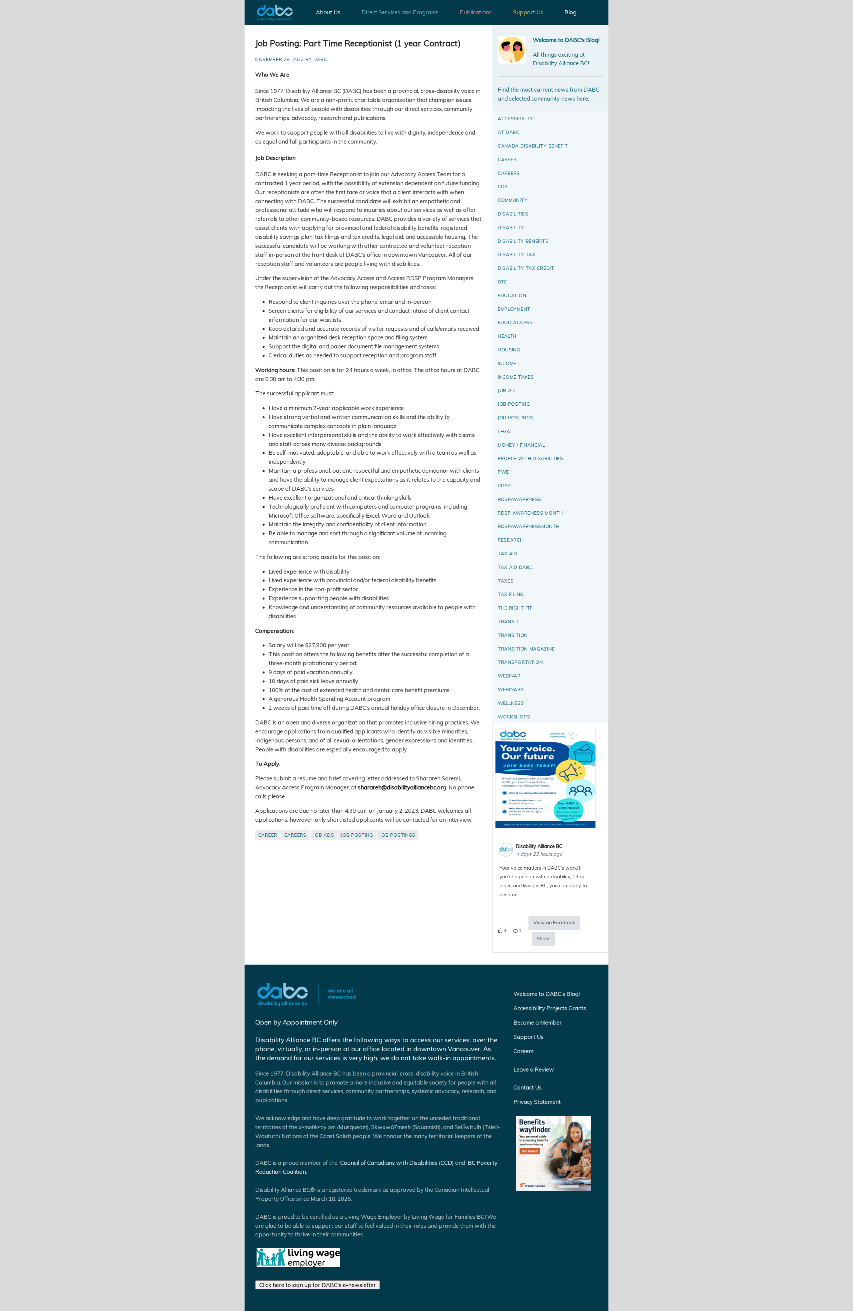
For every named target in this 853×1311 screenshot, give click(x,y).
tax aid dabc (515, 567)
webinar (509, 675)
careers (295, 835)
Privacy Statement (537, 1101)
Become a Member (537, 1022)
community (512, 200)
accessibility (515, 118)
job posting (357, 835)
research (511, 540)
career (267, 835)
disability (511, 227)
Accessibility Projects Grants (549, 1008)
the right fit (515, 608)
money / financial (521, 445)
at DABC (508, 132)
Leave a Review (533, 1069)
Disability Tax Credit (526, 268)
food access (515, 322)
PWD (504, 472)
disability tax (516, 254)
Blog (570, 12)
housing (509, 349)
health (507, 336)
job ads (323, 835)
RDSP (504, 485)
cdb (503, 186)
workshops (514, 716)
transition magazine (526, 649)
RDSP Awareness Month (530, 513)
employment (514, 309)
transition (513, 635)
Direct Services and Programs (400, 12)
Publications (476, 12)
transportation (520, 662)
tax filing (511, 594)
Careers (523, 1051)
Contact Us (527, 1087)
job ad (506, 390)
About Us (328, 12)
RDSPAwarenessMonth (529, 526)
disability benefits (523, 241)
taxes (506, 581)
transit (508, 621)
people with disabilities (530, 458)
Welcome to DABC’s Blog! (546, 993)
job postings (398, 835)
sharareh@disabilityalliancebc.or (400, 787)
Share (543, 939)
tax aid (507, 553)
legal (505, 431)
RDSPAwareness (519, 499)
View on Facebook (554, 923)
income (507, 363)
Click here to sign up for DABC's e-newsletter (317, 1284)
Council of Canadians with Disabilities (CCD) (396, 1162)
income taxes (516, 377)
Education (512, 295)
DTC (502, 281)
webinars (511, 689)
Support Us (528, 12)
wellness (511, 703)
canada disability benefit (533, 146)
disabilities (513, 214)
